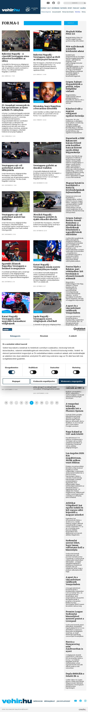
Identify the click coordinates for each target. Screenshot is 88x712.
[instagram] (59, 2)
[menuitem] (44, 8)
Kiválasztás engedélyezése (44, 381)
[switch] (33, 372)
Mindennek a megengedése (72, 381)
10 (41, 403)
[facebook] (53, 2)
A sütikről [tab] (73, 336)
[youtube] (48, 2)
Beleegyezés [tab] (15, 336)
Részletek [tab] (44, 336)
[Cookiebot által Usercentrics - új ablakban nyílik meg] (75, 329)
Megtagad (16, 381)
